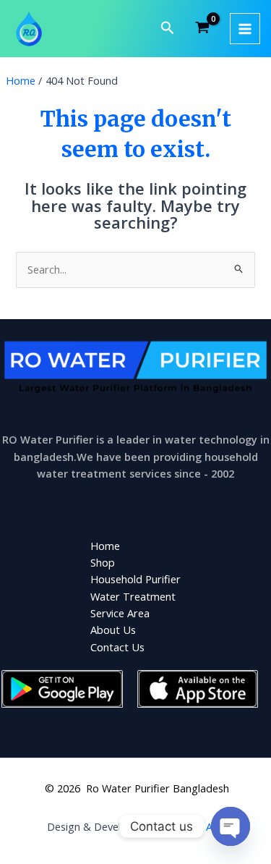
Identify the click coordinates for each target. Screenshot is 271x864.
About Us (113, 629)
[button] (167, 28)
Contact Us (117, 647)
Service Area (120, 613)
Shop (102, 562)
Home (105, 545)
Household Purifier (135, 579)
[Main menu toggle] (245, 28)
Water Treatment (133, 596)
